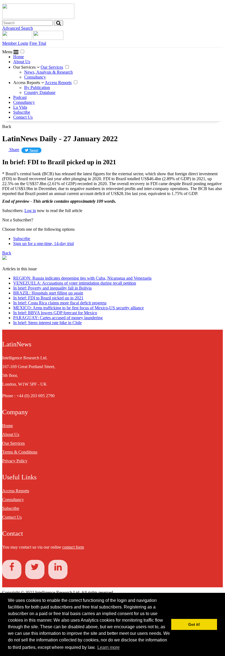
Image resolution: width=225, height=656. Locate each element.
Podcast (20, 97)
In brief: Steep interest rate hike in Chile (47, 322)
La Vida (20, 107)
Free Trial (37, 43)
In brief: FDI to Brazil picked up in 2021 (48, 298)
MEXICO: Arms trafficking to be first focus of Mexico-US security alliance (78, 307)
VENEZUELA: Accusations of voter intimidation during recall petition (74, 283)
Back (6, 126)
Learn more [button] (108, 647)
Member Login (15, 43)
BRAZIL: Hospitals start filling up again (48, 293)
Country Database (39, 92)
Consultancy (35, 77)
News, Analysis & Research (48, 72)
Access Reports (27, 82)
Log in (30, 210)
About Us (21, 61)
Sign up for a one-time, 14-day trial (43, 243)
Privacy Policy (14, 460)
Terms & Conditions (19, 452)
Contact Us (23, 117)
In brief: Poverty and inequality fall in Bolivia (52, 288)
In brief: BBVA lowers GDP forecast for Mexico (55, 312)
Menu (7, 51)
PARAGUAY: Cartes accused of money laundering (58, 317)
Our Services (25, 67)
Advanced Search (17, 28)
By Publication (37, 87)
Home (18, 56)
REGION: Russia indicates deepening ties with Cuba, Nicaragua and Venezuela (82, 278)
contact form (73, 547)
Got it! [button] (194, 624)
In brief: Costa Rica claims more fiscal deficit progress (59, 303)
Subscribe (21, 112)
